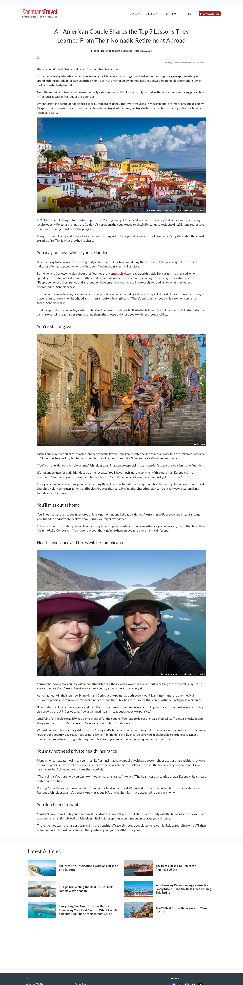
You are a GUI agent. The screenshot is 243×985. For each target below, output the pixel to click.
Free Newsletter (209, 13)
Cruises (150, 13)
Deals (133, 13)
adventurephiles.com (119, 273)
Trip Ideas (170, 14)
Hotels (186, 14)
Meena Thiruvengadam (105, 50)
